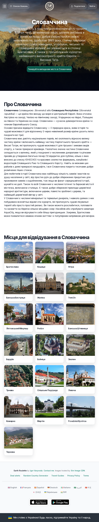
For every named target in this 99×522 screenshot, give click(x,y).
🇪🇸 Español (39, 487)
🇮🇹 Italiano (66, 487)
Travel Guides (57, 476)
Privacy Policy (73, 476)
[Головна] (49, 6)
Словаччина (11, 110)
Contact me (49, 470)
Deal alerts (15, 476)
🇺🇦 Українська (50, 492)
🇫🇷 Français (25, 487)
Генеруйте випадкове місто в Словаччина (49, 69)
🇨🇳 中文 (88, 487)
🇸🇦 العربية (78, 487)
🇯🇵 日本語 (37, 492)
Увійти (92, 6)
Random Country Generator (35, 476)
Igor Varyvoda (36, 470)
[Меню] (4, 6)
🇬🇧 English (12, 487)
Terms (86, 476)
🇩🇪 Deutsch (52, 487)
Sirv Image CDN (78, 470)
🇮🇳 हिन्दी (63, 492)
